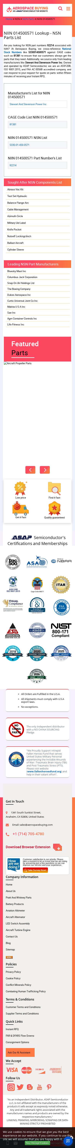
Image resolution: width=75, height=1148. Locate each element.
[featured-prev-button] (30, 470)
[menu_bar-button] (68, 8)
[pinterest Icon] (49, 1086)
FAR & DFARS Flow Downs (20, 1035)
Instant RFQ (12, 1029)
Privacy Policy (13, 972)
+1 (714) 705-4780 (28, 833)
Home (9, 19)
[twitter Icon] (20, 1086)
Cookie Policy (13, 978)
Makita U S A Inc (16, 306)
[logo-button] (37, 9)
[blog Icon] (30, 1086)
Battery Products (15, 904)
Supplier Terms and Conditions (22, 1013)
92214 (13, 165)
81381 (13, 124)
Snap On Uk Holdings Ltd (20, 283)
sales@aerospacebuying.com (36, 824)
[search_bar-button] (60, 8)
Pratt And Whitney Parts (19, 897)
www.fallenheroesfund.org (44, 771)
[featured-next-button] (45, 470)
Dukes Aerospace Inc (19, 295)
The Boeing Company (18, 289)
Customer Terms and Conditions (23, 1007)
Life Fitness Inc (15, 324)
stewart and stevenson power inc (28, 104)
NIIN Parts (28, 19)
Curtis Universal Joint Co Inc (22, 300)
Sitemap (10, 949)
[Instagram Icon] (10, 1086)
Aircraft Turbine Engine (18, 930)
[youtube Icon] (39, 1086)
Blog (8, 943)
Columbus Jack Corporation (22, 277)
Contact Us (12, 936)
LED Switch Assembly (18, 923)
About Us (11, 891)
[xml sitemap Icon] (9, 956)
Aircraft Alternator (15, 917)
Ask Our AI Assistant (19, 1052)
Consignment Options (17, 1042)
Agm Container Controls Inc (22, 318)
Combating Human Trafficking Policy (26, 991)
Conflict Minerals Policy (18, 985)
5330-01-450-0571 (19, 145)
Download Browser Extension (28, 847)
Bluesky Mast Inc (16, 271)
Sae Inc (11, 312)
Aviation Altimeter (15, 910)
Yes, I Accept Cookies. (37, 1143)
